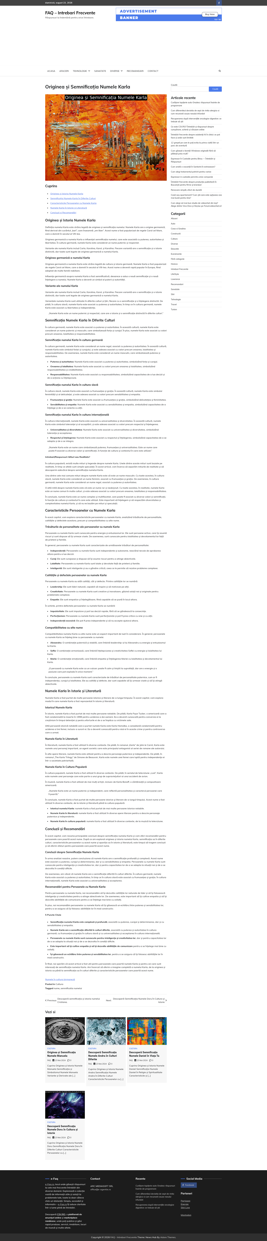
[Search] (220, 71)
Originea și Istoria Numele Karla (66, 193)
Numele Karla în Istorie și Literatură (68, 207)
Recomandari (135, 71)
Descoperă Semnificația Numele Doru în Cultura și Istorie (62, 1130)
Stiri (172, 294)
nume (57, 988)
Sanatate (100, 71)
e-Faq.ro (49, 1184)
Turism (174, 309)
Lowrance (175, 279)
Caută (174, 84)
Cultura (59, 984)
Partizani (185, 1200)
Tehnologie (80, 71)
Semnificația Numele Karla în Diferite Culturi (73, 198)
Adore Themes (167, 1237)
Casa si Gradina (178, 228)
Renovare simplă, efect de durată (186, 190)
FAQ (49, 1060)
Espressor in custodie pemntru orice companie (192, 177)
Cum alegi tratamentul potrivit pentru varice (191, 171)
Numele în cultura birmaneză (60, 979)
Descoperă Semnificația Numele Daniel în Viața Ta (144, 1054)
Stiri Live (185, 1207)
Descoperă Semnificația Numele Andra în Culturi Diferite (102, 1056)
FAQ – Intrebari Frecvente (70, 12)
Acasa (51, 71)
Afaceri (64, 71)
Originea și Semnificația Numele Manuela (61, 1054)
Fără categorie (177, 259)
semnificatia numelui (71, 988)
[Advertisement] (133, 44)
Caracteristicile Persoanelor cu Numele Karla (73, 203)
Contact (153, 71)
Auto (173, 223)
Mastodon (186, 1215)
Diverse (114, 71)
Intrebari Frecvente (179, 269)
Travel (174, 304)
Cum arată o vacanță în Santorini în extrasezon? (193, 166)
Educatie (175, 248)
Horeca (174, 264)
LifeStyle (175, 274)
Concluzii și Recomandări (63, 212)
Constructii (176, 233)
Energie (185, 1204)
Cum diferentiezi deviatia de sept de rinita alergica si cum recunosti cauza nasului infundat (155, 1197)
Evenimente (176, 254)
